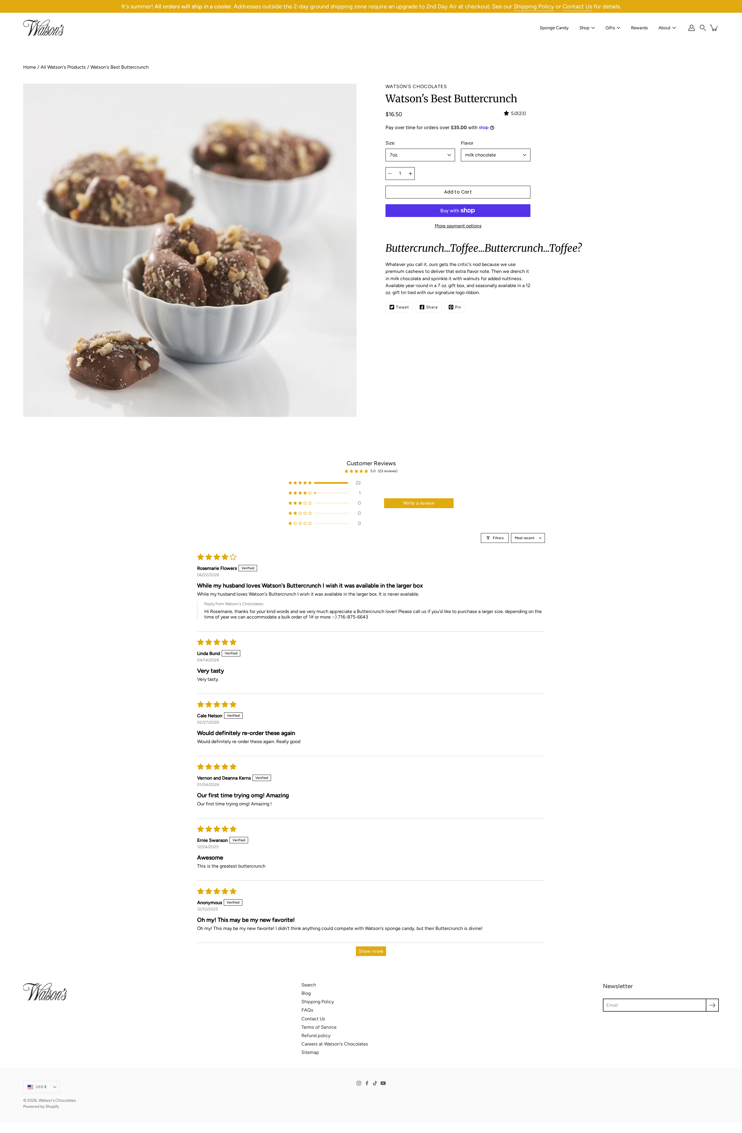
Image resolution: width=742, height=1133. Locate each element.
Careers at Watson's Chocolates (334, 1044)
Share (432, 307)
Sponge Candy (554, 27)
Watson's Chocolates (57, 1100)
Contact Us (577, 6)
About (665, 27)
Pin (458, 307)
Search (308, 985)
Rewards (639, 27)
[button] (703, 28)
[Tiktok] (375, 1083)
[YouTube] (383, 1083)
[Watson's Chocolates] (43, 27)
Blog (306, 993)
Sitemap (310, 1052)
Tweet (402, 307)
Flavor (467, 143)
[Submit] (712, 1005)
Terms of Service (319, 1027)
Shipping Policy (534, 6)
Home (29, 67)
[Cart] (714, 27)
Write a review (419, 503)
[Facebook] (367, 1083)
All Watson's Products (63, 67)
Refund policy (315, 1035)
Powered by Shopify (41, 1106)
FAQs (307, 1010)
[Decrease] (389, 173)
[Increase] (410, 173)
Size (389, 143)
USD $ (41, 1087)
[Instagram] (358, 1083)
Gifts (610, 27)
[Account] (691, 27)
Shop (584, 27)
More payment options (458, 226)
